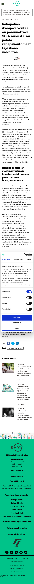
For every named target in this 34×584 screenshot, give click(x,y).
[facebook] (8, 343)
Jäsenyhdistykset (17, 534)
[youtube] (26, 552)
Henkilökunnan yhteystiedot (17, 521)
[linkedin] (17, 343)
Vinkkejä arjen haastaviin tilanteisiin (17, 516)
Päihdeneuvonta (17, 476)
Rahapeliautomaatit (15, 348)
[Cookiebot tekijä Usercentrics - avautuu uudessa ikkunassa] (24, 254)
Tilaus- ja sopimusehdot (16, 565)
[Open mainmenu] (3, 3)
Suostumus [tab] (6, 259)
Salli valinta (17, 322)
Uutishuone (11, 10)
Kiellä (17, 328)
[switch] (29, 297)
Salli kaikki (17, 317)
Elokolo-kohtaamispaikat (17, 495)
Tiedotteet (18, 10)
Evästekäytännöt (16, 571)
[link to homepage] (16, 3)
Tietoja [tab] (28, 259)
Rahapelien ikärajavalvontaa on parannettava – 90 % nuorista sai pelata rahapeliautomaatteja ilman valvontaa (16, 12)
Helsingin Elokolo (17, 500)
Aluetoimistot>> (17, 470)
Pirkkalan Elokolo (17, 513)
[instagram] (16, 552)
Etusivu (5, 10)
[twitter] (13, 343)
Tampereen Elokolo (17, 506)
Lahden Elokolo (17, 503)
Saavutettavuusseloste (16, 568)
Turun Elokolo (17, 510)
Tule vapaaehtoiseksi (17, 528)
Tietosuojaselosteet (16, 561)
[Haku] (31, 3)
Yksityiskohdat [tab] (17, 259)
